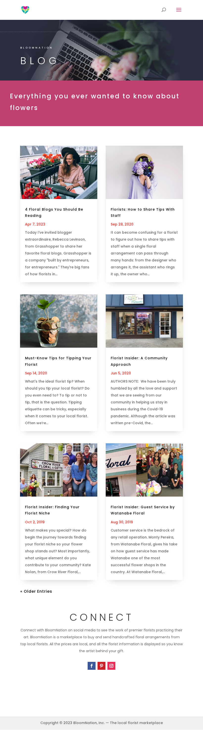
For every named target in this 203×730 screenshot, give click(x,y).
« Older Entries (36, 591)
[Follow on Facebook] (92, 666)
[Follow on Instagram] (111, 666)
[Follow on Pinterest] (101, 666)
